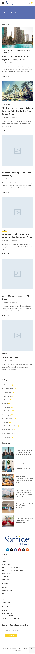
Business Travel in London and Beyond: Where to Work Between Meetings (24, 452)
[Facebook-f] (15, 549)
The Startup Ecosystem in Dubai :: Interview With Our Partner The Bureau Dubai (17, 110)
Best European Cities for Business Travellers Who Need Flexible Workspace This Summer (24, 493)
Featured (13, 50)
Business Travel (9, 389)
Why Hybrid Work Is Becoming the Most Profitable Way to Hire (23, 466)
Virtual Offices (8, 433)
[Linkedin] (7, 549)
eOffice (6, 63)
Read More (5, 76)
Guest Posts (7, 411)
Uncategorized (8, 430)
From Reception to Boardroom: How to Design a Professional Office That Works (24, 480)
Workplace (5, 53)
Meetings (7, 415)
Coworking (6, 50)
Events (6, 403)
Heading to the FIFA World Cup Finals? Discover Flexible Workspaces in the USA (24, 507)
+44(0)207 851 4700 (13, 619)
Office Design (8, 418)
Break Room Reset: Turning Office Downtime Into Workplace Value (24, 521)
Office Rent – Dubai (11, 357)
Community (7, 392)
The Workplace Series (23, 50)
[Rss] (27, 549)
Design (4, 292)
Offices (4, 169)
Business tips (8, 385)
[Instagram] (23, 549)
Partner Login (6, 603)
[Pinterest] (19, 549)
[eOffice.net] (12, 3)
